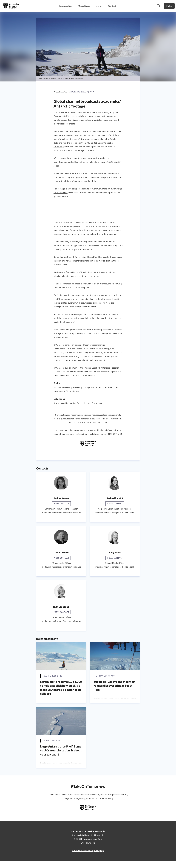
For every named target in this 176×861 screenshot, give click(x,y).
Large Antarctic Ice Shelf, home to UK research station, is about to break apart (61, 750)
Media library (84, 6)
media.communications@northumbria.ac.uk (81, 434)
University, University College (76, 387)
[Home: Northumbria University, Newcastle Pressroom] (11, 6)
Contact (112, 6)
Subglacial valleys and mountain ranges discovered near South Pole (114, 685)
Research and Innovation (65, 403)
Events (99, 6)
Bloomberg (64, 162)
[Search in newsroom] (158, 6)
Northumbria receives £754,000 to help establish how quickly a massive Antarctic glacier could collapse (61, 687)
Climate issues (72, 391)
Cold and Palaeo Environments (81, 348)
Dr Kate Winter (60, 112)
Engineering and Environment (90, 403)
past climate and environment (91, 360)
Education (58, 387)
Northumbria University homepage (88, 850)
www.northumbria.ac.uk (96, 422)
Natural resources (98, 387)
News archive (65, 6)
